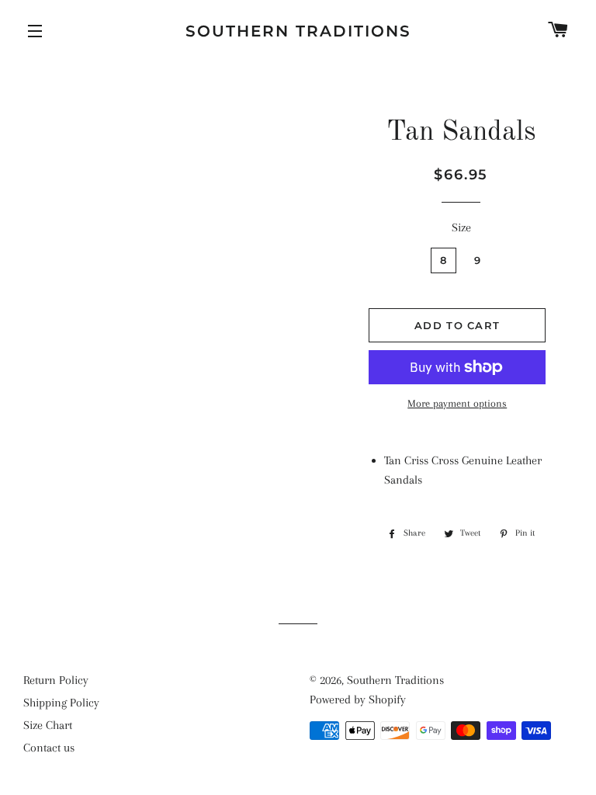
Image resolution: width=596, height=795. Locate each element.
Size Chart (47, 725)
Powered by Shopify (358, 699)
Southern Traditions (298, 31)
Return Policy (55, 680)
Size (461, 227)
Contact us (48, 748)
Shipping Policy (61, 703)
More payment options (457, 403)
